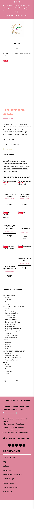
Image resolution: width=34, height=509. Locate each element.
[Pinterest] (16, 445)
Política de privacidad (10, 487)
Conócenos (7, 470)
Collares (7, 369)
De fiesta (16, 53)
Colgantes (8, 299)
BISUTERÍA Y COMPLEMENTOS (13, 306)
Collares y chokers (10, 317)
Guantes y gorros (10, 326)
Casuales (8, 342)
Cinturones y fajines (11, 315)
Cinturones (8, 366)
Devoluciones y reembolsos (12, 474)
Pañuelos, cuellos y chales (13, 331)
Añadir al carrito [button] (9, 203)
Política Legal (7, 491)
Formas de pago (8, 479)
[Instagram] (13, 445)
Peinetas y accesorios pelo (13, 357)
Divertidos (8, 346)
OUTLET (5, 362)
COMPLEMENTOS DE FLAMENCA (14, 351)
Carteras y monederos (11, 313)
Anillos (7, 297)
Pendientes (8, 302)
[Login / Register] (17, 41)
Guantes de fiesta (10, 324)
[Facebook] (9, 445)
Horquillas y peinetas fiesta (13, 329)
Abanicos (8, 353)
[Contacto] (23, 445)
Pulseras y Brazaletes (11, 335)
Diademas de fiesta (11, 320)
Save (6, 60)
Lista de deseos (8, 483)
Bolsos (7, 364)
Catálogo (6, 466)
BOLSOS (10, 53)
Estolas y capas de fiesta (12, 322)
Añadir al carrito (9, 154)
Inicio (4, 53)
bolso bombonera (16, 164)
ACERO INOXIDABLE (9, 295)
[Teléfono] (20, 445)
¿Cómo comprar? (9, 457)
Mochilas (7, 349)
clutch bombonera (13, 171)
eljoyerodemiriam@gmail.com (16, 15)
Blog (4, 462)
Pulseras (7, 304)
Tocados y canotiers (11, 337)
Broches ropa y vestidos (12, 311)
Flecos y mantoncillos (11, 355)
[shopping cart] (15, 43)
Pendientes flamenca (11, 360)
